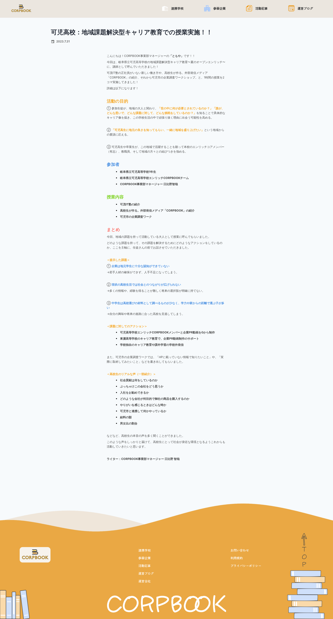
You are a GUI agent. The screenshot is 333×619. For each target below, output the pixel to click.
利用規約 (236, 558)
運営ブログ (146, 573)
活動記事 (144, 565)
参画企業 (144, 558)
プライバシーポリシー (245, 565)
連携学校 (144, 550)
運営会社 (144, 581)
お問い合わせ (239, 550)
